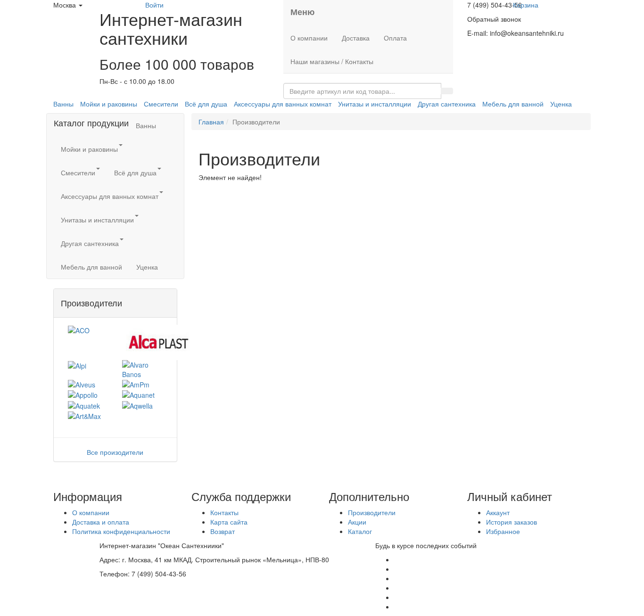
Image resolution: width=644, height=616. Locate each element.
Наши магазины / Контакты (331, 61)
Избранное (503, 531)
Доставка (356, 37)
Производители (372, 512)
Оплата (395, 37)
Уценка (561, 103)
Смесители (161, 103)
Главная (211, 121)
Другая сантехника (447, 103)
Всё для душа (206, 103)
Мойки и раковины (108, 103)
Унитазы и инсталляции (374, 103)
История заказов (511, 521)
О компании (309, 37)
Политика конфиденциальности (121, 531)
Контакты (224, 512)
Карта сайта (229, 521)
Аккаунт (498, 512)
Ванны (63, 103)
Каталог (360, 531)
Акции (357, 521)
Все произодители (115, 452)
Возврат (222, 531)
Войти (154, 4)
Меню (302, 12)
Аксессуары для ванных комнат (282, 103)
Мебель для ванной (513, 103)
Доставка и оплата (100, 521)
